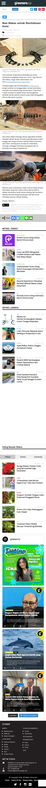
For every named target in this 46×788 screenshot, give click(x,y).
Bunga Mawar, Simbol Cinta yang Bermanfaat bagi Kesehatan (29, 468)
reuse (4, 211)
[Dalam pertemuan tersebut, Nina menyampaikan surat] (23, 691)
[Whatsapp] (22, 218)
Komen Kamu (8, 754)
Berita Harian (21, 235)
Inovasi (19, 249)
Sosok (27, 731)
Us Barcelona (34, 86)
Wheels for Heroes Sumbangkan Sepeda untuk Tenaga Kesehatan (29, 319)
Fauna (27, 745)
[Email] (31, 218)
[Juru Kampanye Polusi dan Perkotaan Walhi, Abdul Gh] (23, 607)
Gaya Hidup (6, 739)
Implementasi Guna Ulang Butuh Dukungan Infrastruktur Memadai (30, 268)
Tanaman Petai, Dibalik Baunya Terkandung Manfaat (29, 525)
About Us (37, 780)
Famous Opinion (9, 742)
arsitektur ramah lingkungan (29, 205)
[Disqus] (23, 412)
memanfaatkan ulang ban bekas (18, 82)
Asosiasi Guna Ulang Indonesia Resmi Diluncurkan (30, 296)
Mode (6, 744)
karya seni (15, 209)
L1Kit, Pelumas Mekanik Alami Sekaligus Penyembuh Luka (30, 332)
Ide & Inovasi (27, 737)
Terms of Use (16, 780)
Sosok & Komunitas (30, 728)
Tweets (23, 457)
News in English (9, 736)
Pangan (19, 492)
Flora (18, 463)
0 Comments (9, 33)
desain (18, 207)
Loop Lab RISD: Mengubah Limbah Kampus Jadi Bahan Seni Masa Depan (29, 254)
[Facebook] (13, 218)
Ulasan (6, 749)
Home (7, 780)
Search (15, 9)
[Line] (26, 218)
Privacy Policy (27, 780)
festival (37, 207)
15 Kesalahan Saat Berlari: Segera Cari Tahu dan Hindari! (30, 481)
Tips (5, 752)
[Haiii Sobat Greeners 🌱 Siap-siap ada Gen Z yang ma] (23, 565)
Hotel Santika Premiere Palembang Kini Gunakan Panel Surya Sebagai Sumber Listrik (29, 378)
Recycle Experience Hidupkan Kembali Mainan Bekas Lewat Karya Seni (29, 283)
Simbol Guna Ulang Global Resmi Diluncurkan (28, 238)
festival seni (6, 209)
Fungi (26, 747)
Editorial (6, 734)
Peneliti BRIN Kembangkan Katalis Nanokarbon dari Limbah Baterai (28, 362)
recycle (38, 209)
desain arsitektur (28, 207)
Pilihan (7, 457)
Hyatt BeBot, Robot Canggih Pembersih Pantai (29, 346)
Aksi (18, 293)
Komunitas (28, 734)
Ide (4, 17)
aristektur (14, 205)
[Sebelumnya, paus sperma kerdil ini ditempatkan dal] (23, 649)
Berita (4, 728)
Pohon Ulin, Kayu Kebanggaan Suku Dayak (30, 510)
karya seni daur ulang (28, 209)
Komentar (38, 457)
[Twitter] (18, 218)
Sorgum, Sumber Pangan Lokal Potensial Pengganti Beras (30, 496)
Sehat (18, 478)
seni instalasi (12, 211)
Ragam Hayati (28, 740)
